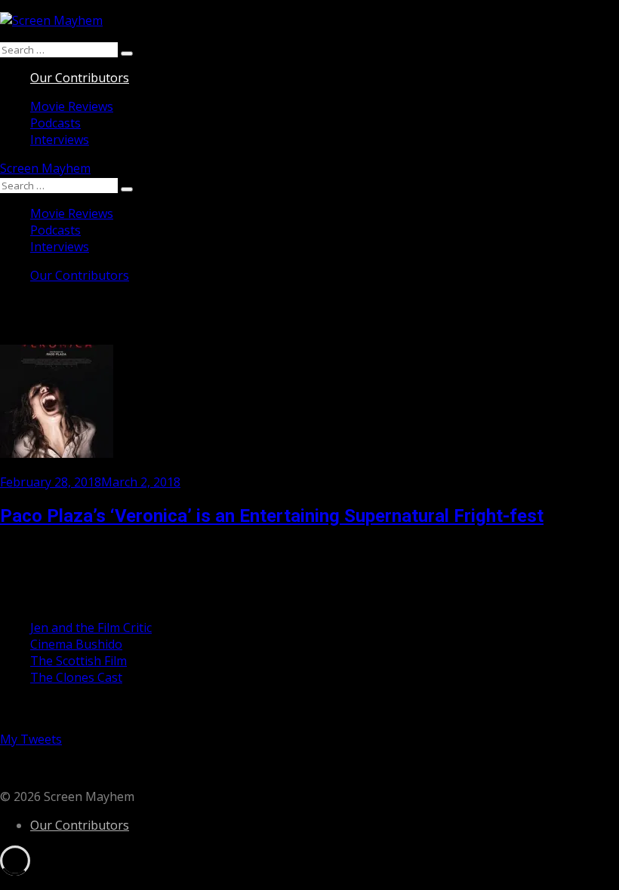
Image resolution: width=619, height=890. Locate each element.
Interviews (59, 139)
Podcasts (55, 123)
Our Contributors (79, 77)
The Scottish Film (78, 660)
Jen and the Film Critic (91, 627)
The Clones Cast (76, 677)
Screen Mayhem (45, 168)
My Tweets (31, 739)
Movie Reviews (71, 106)
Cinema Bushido (76, 644)
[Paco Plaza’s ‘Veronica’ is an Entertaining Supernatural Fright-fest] (56, 453)
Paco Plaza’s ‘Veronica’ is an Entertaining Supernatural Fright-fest (272, 515)
